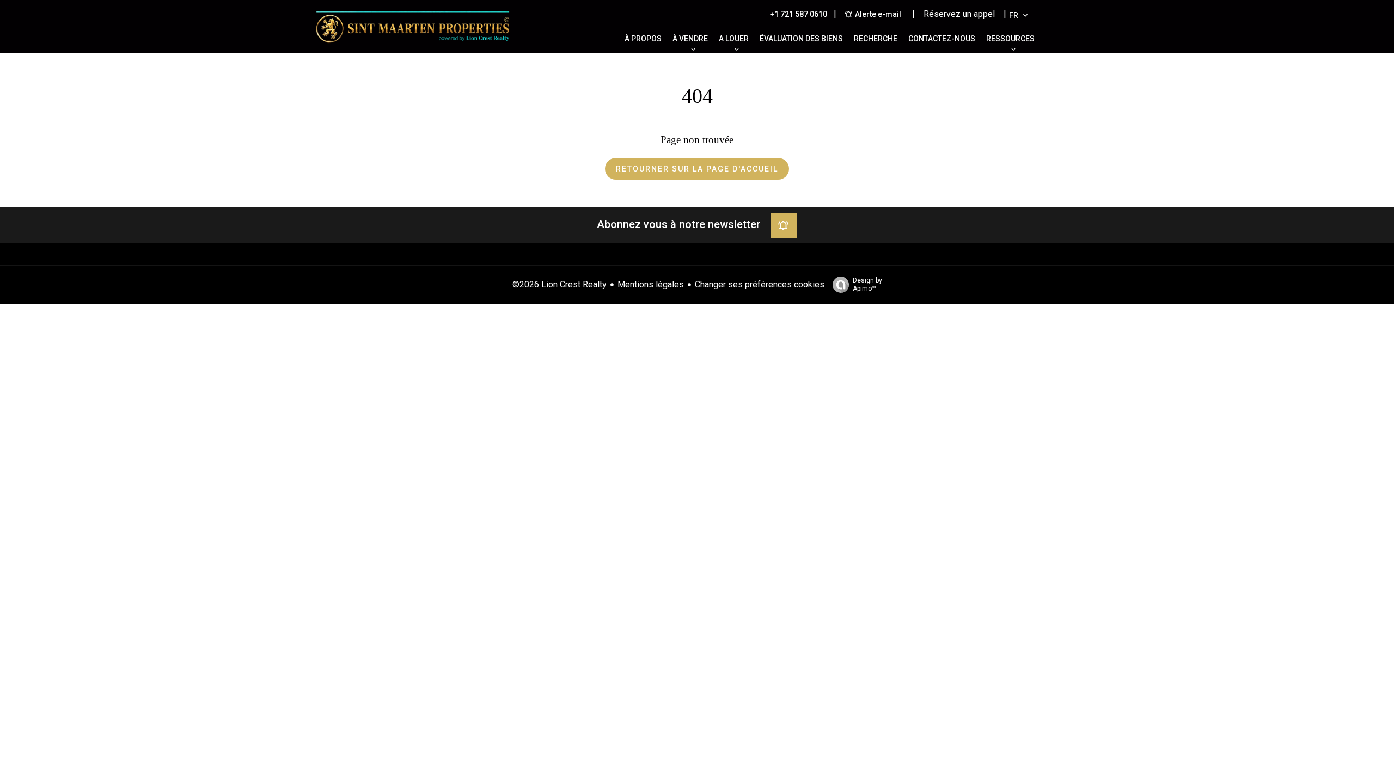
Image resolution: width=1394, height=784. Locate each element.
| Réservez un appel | (959, 14)
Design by (867, 284)
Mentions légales (650, 284)
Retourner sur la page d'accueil (697, 168)
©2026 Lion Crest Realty (559, 284)
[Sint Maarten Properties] (412, 46)
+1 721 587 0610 (798, 14)
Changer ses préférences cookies (759, 284)
